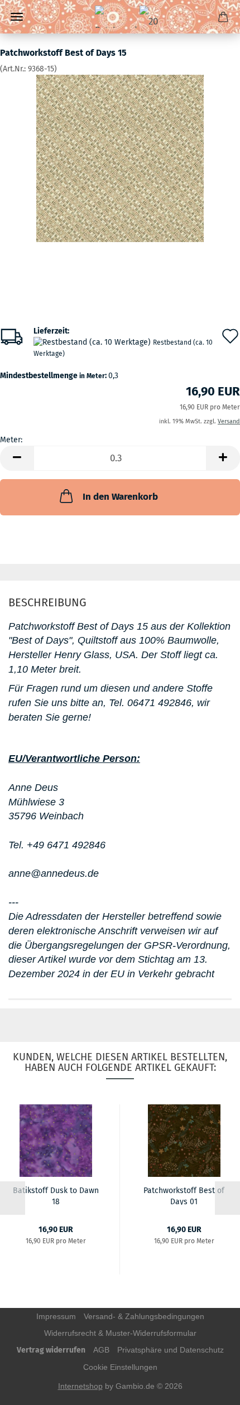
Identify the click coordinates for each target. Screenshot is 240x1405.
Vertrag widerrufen (51, 1350)
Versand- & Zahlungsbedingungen (144, 1316)
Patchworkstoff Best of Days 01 (183, 1195)
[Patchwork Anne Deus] (120, 16)
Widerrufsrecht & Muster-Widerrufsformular (120, 1333)
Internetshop (80, 1386)
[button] (16, 458)
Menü (16, 16)
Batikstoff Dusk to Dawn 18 (56, 1195)
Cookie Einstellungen (120, 1367)
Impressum (56, 1316)
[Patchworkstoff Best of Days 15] (120, 158)
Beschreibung (47, 602)
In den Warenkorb (120, 497)
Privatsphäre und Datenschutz (170, 1349)
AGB (101, 1349)
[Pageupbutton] (209, 1388)
